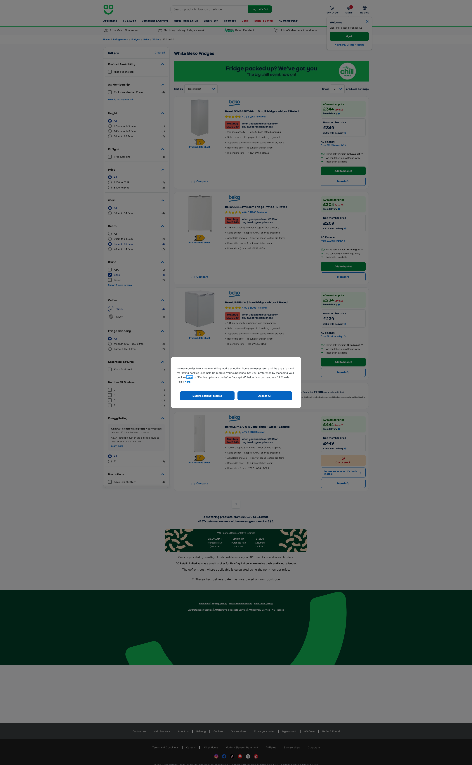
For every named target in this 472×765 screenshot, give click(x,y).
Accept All (264, 395)
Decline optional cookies (207, 395)
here (189, 377)
